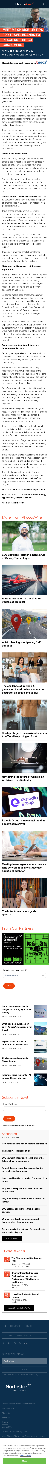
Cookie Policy (25, 1456)
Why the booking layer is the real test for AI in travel (23, 1200)
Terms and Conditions (16, 1125)
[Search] (45, 4)
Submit (24, 1369)
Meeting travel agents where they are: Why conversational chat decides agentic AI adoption (24, 868)
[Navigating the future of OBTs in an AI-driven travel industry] (24, 758)
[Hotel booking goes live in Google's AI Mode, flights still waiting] (40, 1012)
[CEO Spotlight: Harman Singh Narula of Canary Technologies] (24, 536)
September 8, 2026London (19, 1301)
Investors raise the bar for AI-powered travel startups (17, 1076)
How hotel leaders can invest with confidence (24, 1144)
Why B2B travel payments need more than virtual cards (22, 1190)
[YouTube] (25, 1343)
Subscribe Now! (13, 1354)
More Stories (11, 1238)
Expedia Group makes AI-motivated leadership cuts (15, 1043)
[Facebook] (3, 1343)
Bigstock (19, 503)
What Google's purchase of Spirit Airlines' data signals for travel (17, 1027)
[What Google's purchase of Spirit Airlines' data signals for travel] (40, 1029)
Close (24, 1461)
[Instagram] (14, 1343)
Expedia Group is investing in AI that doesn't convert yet (23, 822)
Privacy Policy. (30, 1125)
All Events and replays (19, 1308)
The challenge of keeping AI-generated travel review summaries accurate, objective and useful (23, 689)
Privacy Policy (33, 1375)
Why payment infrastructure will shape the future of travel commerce (23, 1159)
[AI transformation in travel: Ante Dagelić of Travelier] (24, 580)
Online (29, 51)
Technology (17, 51)
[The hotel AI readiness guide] (24, 893)
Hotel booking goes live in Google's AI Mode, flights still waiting (16, 1009)
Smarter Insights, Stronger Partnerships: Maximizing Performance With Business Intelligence (25, 1278)
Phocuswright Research (21, 1326)
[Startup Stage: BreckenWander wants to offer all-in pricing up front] (24, 715)
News (5, 51)
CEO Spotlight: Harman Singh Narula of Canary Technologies (23, 556)
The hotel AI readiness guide (19, 911)
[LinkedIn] (9, 1343)
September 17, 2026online (19, 1286)
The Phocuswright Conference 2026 (26, 1259)
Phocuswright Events (20, 1335)
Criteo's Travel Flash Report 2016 (28, 489)
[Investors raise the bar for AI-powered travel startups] (40, 1079)
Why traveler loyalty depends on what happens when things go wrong (20, 1220)
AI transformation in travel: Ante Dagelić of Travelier (21, 600)
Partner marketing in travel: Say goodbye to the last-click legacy (23, 1231)
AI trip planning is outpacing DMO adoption (22, 644)
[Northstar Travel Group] (18, 1387)
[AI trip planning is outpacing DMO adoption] (24, 624)
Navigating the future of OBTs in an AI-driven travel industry (23, 778)
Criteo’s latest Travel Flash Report (19, 196)
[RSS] (20, 1343)
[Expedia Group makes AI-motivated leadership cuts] (40, 1046)
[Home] (24, 4)
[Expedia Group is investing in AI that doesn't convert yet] (24, 802)
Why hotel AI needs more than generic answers (21, 1210)
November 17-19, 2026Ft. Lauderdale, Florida (20, 1265)
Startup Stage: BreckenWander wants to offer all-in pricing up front (24, 735)
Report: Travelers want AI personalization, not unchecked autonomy (23, 1169)
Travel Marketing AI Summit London (25, 1295)
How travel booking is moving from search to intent (24, 1180)
